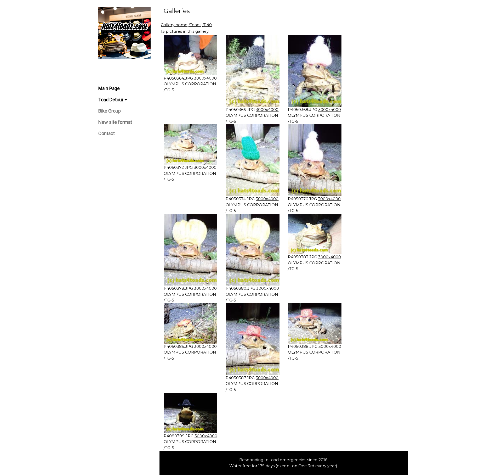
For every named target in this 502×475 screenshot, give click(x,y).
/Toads (195, 24)
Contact (106, 133)
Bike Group (109, 111)
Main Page (109, 88)
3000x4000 (205, 78)
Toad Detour (111, 99)
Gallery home (174, 24)
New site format (115, 122)
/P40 (207, 24)
